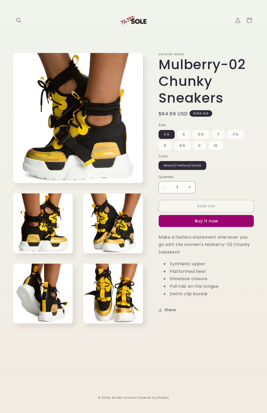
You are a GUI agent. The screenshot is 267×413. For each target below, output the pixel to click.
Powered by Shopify (153, 398)
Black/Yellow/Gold (185, 166)
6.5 (203, 135)
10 (218, 146)
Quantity (166, 176)
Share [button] (170, 309)
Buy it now (206, 221)
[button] (19, 20)
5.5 (169, 135)
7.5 (238, 135)
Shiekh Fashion (124, 398)
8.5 (185, 146)
